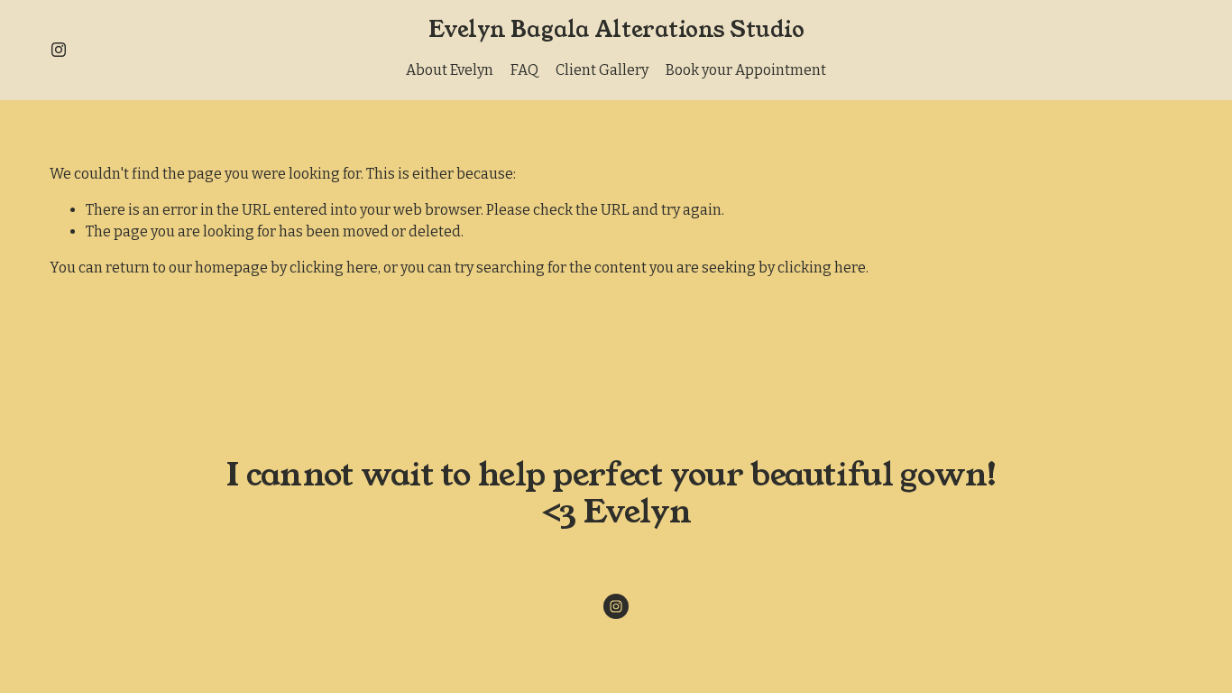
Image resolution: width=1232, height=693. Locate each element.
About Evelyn (449, 70)
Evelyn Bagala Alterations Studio (616, 29)
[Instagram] (59, 50)
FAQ (524, 70)
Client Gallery (602, 70)
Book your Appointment (746, 70)
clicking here (334, 267)
